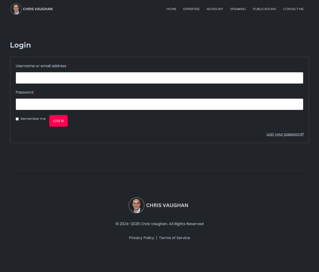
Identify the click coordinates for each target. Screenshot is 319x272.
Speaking (238, 9)
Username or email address (42, 66)
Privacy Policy (141, 238)
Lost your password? (285, 134)
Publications (264, 9)
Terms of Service (174, 238)
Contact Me (293, 9)
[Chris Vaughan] (32, 9)
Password (26, 92)
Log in (58, 121)
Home (171, 9)
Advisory (215, 9)
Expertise (191, 9)
